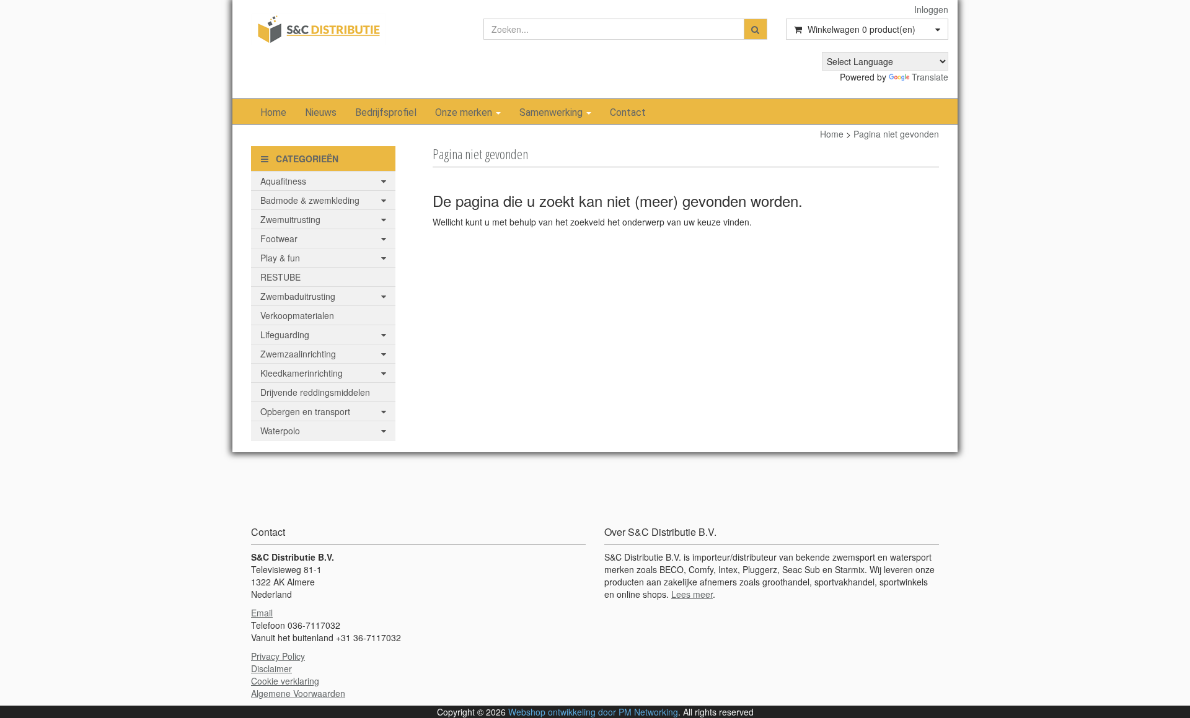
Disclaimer (271, 668)
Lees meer (692, 594)
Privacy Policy (278, 656)
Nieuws (321, 112)
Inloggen (931, 9)
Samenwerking (552, 112)
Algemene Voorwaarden (298, 693)
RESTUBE (280, 277)
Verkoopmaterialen (297, 315)
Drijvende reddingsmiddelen (315, 392)
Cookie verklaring (285, 681)
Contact (628, 112)
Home (273, 112)
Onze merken (465, 112)
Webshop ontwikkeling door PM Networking (593, 712)
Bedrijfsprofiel (385, 112)
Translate (930, 77)
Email (262, 612)
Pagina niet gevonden (896, 134)
